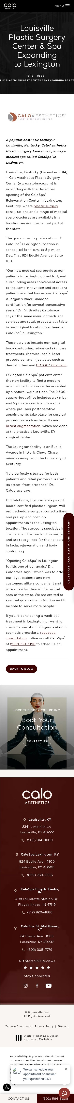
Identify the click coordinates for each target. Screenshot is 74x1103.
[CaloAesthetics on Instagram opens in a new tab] (25, 985)
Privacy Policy (44, 1026)
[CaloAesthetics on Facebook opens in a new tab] (37, 985)
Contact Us (37, 741)
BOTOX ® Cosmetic (51, 365)
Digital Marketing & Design (41, 1037)
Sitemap (63, 1026)
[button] (7, 1087)
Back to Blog (21, 669)
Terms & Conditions (18, 1026)
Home (29, 76)
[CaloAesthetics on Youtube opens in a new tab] (48, 985)
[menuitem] (25, 985)
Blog (41, 76)
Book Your (37, 719)
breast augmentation (23, 426)
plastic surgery (46, 206)
